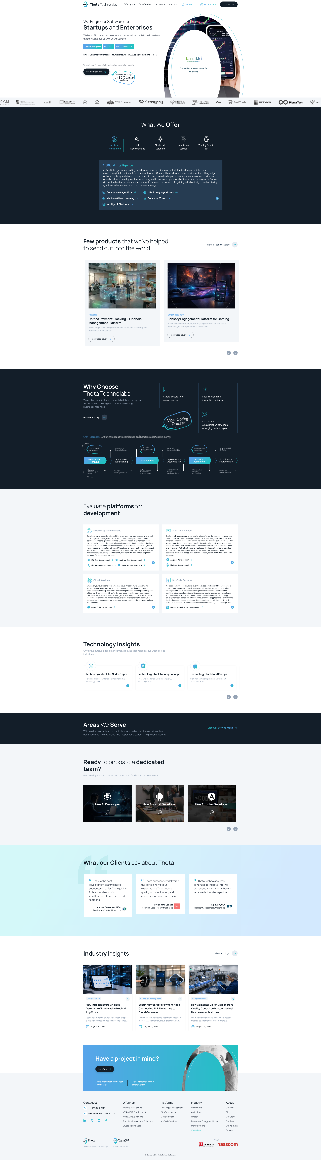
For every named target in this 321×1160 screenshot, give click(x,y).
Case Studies (145, 4)
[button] (129, 4)
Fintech (194, 1114)
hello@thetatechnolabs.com (101, 1110)
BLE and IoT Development (120, 165)
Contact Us (229, 4)
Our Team (230, 1118)
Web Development (182, 527)
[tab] (115, 145)
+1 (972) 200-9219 (96, 1105)
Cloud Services (101, 577)
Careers (229, 1127)
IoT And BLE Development (134, 1109)
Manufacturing (198, 1123)
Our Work (230, 1105)
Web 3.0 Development (133, 1114)
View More (196, 1127)
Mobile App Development (107, 527)
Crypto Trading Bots (132, 1123)
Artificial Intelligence (132, 1105)
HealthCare (196, 1105)
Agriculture (196, 1109)
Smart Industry (95, 311)
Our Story (230, 1114)
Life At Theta (232, 1123)
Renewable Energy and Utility (204, 1118)
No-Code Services (182, 577)
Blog (228, 1109)
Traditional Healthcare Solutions (137, 1118)
